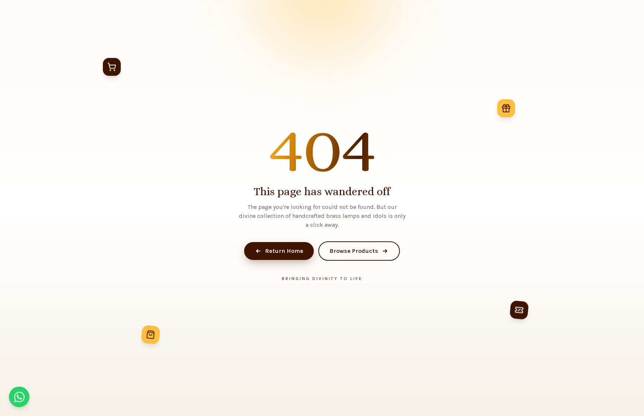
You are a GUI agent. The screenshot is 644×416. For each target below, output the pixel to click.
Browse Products (353, 250)
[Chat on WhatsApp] (19, 397)
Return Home (284, 250)
